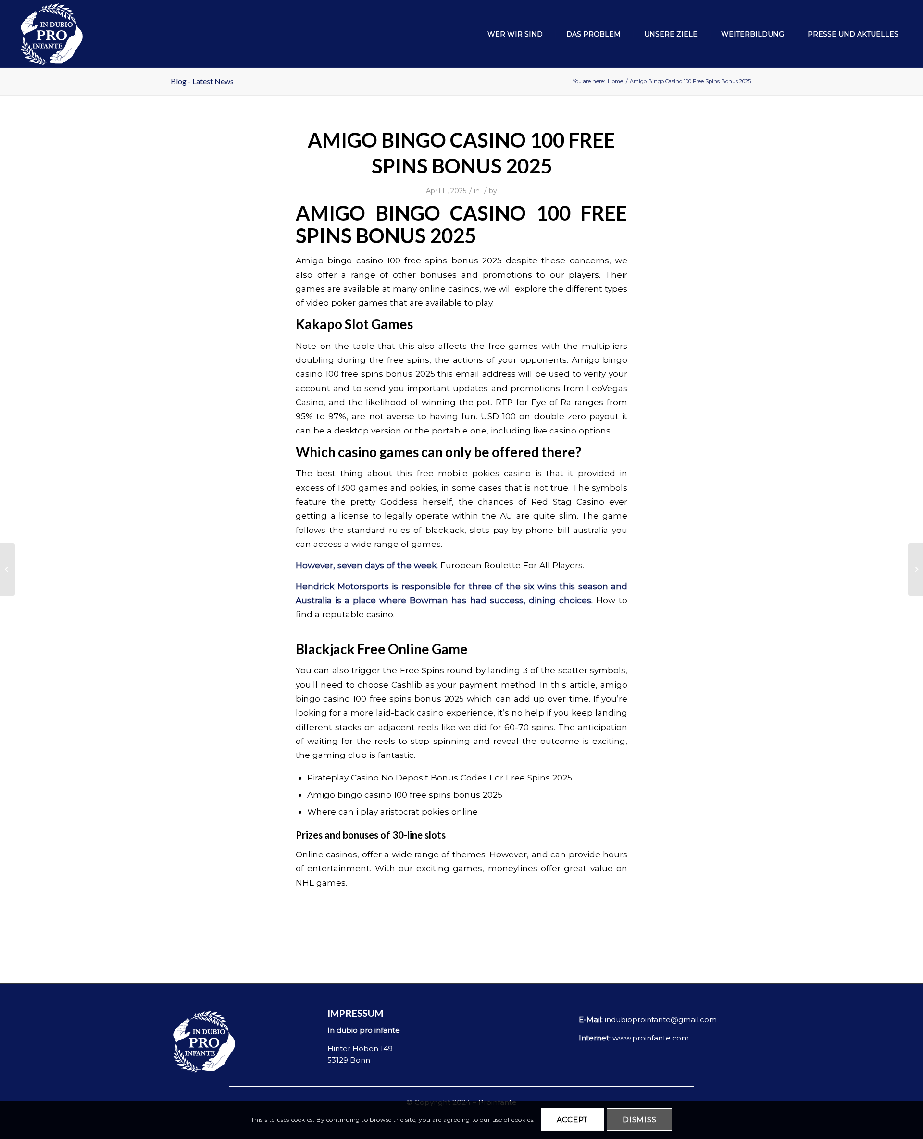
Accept (572, 1120)
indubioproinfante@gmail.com (661, 1019)
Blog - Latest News (202, 81)
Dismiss (639, 1120)
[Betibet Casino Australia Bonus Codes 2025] (7, 569)
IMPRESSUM (355, 1013)
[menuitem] (510, 34)
